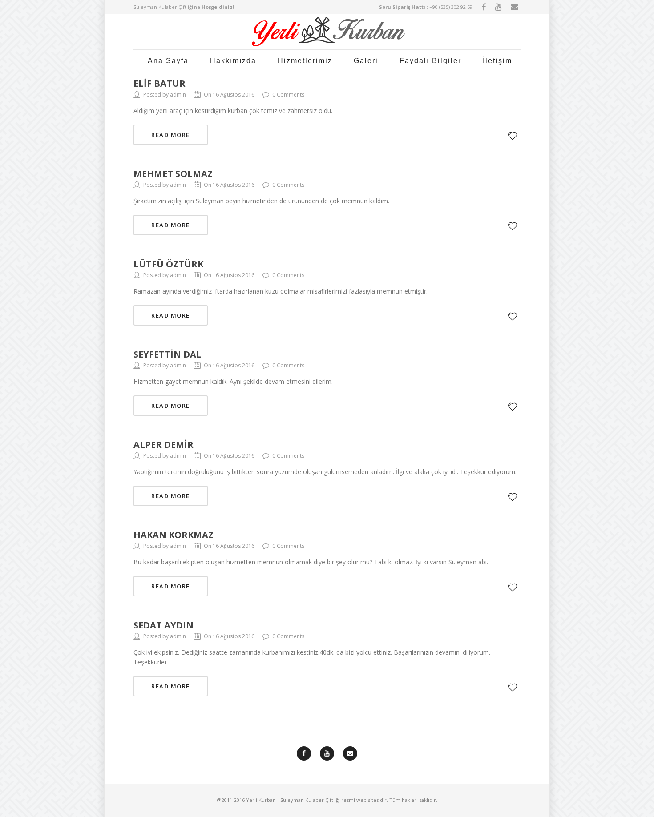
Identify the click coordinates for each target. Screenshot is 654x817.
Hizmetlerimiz (305, 60)
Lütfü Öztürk (168, 264)
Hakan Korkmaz (173, 535)
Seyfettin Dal (167, 354)
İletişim (497, 60)
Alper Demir (163, 445)
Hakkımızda (233, 60)
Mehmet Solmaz (173, 174)
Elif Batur (159, 83)
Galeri (366, 60)
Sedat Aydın (163, 625)
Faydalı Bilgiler (430, 60)
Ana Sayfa (168, 60)
